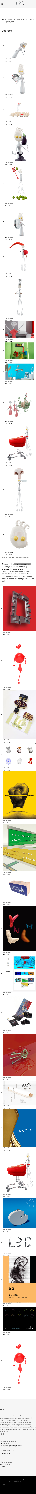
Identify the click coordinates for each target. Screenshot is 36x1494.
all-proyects (30, 19)
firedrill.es (6, 1443)
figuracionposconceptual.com (12, 1445)
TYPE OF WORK (18, 1479)
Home (4, 19)
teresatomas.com (8, 1448)
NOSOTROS (28, 1479)
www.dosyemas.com (22, 564)
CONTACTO (4, 1484)
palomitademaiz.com (9, 1441)
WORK (8, 1481)
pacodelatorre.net (8, 1450)
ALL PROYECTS (19, 19)
